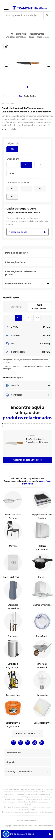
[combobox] (23, 15)
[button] (6, 834)
